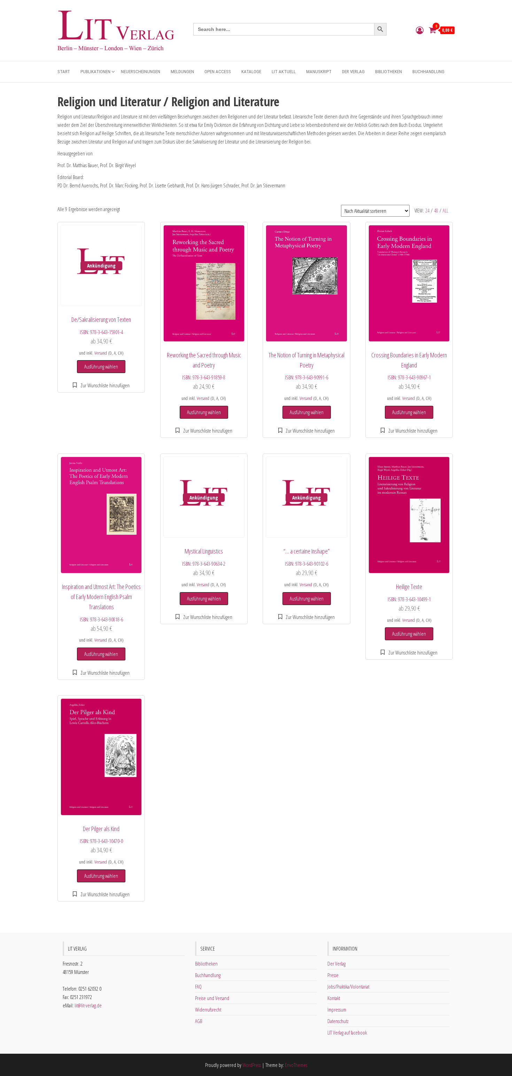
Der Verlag (353, 71)
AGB (198, 1020)
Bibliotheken (388, 71)
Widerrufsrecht (208, 1009)
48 (436, 210)
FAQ (198, 986)
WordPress (251, 1064)
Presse (333, 975)
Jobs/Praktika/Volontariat (348, 986)
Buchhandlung (428, 71)
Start (63, 71)
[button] (101, 385)
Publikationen (95, 71)
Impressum (336, 1009)
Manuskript (319, 71)
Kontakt (333, 997)
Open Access (217, 71)
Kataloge (251, 71)
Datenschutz (338, 1020)
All (445, 210)
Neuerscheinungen (140, 71)
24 (427, 210)
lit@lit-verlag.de (88, 1005)
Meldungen (182, 71)
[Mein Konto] (420, 30)
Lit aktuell (284, 71)
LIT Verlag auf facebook (347, 1032)
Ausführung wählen (101, 366)
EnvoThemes (296, 1064)
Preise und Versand (212, 997)
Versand (100, 353)
